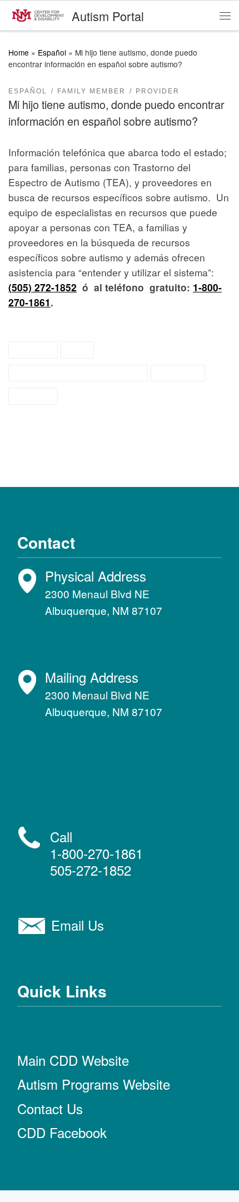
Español (52, 52)
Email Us (77, 925)
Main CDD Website (73, 1060)
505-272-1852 (90, 870)
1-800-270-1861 (96, 853)
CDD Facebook (62, 1132)
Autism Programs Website (93, 1084)
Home (18, 52)
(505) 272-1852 (42, 287)
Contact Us (50, 1108)
